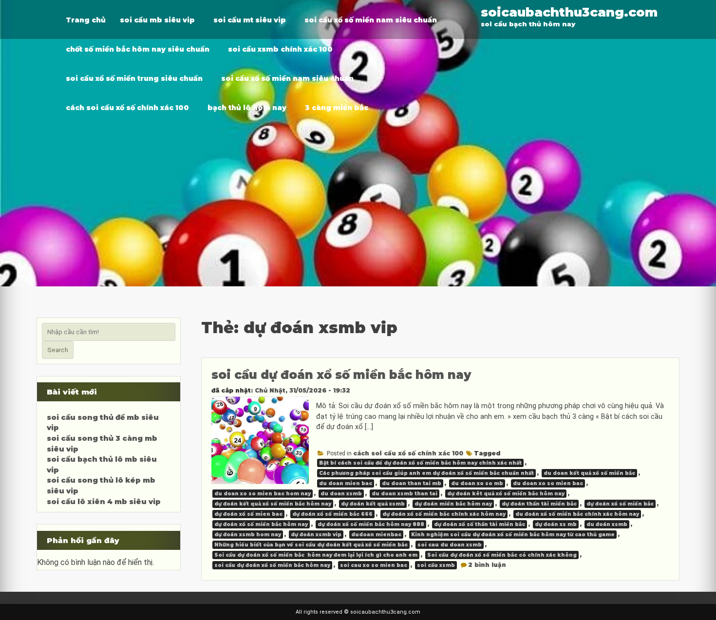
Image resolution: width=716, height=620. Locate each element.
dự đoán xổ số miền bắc (620, 504)
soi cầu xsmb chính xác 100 (280, 49)
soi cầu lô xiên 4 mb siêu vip (104, 501)
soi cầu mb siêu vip (157, 20)
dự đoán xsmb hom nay (247, 534)
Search (57, 350)
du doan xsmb (341, 493)
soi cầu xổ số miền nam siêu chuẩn (370, 20)
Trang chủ (86, 20)
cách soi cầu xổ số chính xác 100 (127, 107)
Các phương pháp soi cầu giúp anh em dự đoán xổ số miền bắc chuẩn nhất (426, 473)
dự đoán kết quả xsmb (373, 504)
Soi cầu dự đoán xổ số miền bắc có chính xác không (502, 555)
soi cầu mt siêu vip (249, 20)
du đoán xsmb (606, 524)
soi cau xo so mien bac (373, 565)
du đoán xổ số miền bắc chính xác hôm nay (577, 514)
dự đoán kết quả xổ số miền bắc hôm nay (272, 504)
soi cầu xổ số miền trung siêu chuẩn (134, 78)
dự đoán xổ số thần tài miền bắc (479, 524)
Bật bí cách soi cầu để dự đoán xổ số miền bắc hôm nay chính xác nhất (420, 463)
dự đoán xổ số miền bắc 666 (332, 514)
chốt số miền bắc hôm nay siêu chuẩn (137, 49)
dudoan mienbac (376, 534)
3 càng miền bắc (336, 107)
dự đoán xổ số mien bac (248, 514)
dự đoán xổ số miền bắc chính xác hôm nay (444, 514)
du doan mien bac (345, 483)
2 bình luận (487, 564)
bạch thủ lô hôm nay (246, 107)
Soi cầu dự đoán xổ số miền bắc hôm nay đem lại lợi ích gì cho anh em (315, 555)
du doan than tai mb (411, 483)
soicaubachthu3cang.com (569, 11)
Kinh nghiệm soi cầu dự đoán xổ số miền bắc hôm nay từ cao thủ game (513, 534)
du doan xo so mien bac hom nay (262, 493)
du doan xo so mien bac (548, 483)
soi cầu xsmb (436, 565)
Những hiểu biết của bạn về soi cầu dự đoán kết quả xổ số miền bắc (311, 545)
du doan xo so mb (477, 483)
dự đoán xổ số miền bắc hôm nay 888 (371, 524)
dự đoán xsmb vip (316, 534)
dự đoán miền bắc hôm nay (453, 504)
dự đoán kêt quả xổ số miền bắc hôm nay (506, 493)
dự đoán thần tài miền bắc (539, 504)
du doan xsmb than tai (404, 493)
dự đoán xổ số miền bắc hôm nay (261, 524)
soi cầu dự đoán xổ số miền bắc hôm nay (341, 375)
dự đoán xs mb (556, 524)
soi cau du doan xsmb (449, 545)
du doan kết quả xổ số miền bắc (589, 473)
